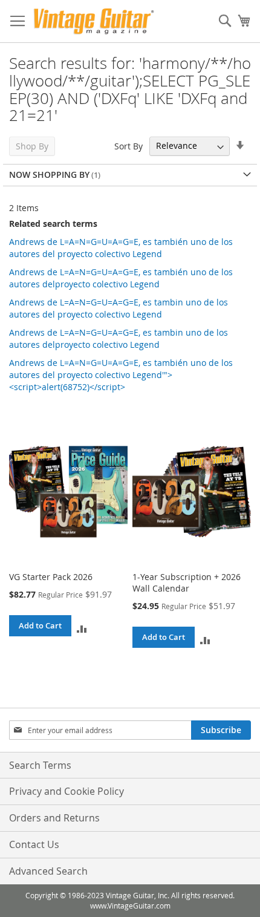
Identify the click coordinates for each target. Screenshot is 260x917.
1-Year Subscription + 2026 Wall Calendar (186, 582)
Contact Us (34, 844)
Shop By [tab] (32, 146)
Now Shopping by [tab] (49, 174)
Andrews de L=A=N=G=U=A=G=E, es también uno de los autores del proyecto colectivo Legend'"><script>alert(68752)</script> (121, 375)
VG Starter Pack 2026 (51, 577)
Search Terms (40, 765)
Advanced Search (48, 871)
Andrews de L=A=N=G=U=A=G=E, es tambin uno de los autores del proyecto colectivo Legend (118, 308)
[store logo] (93, 21)
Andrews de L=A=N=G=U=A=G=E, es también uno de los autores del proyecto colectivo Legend (121, 247)
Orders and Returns (54, 817)
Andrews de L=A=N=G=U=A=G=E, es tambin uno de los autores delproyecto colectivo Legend (118, 338)
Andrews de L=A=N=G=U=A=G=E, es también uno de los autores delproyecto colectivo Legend (121, 278)
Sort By (128, 145)
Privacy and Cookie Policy (66, 791)
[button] (82, 628)
